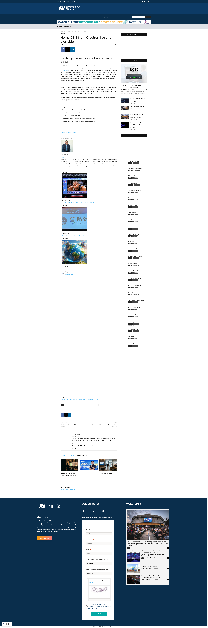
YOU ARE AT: (60, 26)
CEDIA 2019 (67, 405)
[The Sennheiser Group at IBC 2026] (125, 108)
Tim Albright (65, 44)
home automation (87, 405)
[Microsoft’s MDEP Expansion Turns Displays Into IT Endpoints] (108, 465)
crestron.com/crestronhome (68, 132)
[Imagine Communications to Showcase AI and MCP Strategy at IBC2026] (125, 100)
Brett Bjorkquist (132, 205)
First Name (89, 530)
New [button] (90, 582)
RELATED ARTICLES (68, 455)
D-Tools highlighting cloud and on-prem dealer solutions (104, 425)
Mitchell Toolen (132, 263)
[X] (148, 1)
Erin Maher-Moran (133, 220)
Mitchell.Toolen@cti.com (135, 271)
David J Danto (132, 212)
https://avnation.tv (75, 436)
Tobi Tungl (131, 336)
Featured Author (133, 227)
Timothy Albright (133, 329)
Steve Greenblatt (133, 315)
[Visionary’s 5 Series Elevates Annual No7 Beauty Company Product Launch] (133, 557)
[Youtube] (150, 1)
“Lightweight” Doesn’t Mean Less (88, 472)
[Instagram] (144, 1)
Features (63, 31)
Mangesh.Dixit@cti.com (135, 256)
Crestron (72, 66)
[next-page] (64, 480)
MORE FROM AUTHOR (82, 455)
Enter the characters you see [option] (98, 580)
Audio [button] (93, 582)
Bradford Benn (132, 198)
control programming (76, 405)
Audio (142, 568)
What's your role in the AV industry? (97, 570)
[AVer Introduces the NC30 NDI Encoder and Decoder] (134, 73)
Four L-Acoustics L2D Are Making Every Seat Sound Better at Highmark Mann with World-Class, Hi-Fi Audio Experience (147, 544)
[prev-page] (62, 480)
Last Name (89, 540)
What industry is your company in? (97, 559)
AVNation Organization (135, 168)
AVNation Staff (124, 89)
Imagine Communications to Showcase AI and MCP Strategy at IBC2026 (138, 100)
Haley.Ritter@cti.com (134, 234)
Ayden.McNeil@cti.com (134, 190)
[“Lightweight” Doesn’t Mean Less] (89, 465)
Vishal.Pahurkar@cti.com (135, 344)
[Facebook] (142, 1)
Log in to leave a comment (68, 489)
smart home (95, 405)
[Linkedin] (146, 1)
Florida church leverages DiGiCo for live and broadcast (72, 425)
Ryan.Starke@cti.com (134, 307)
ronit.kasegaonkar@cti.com (136, 300)
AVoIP (142, 557)
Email (88, 549)
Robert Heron (132, 293)
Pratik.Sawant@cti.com (134, 285)
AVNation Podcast (133, 176)
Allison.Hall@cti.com (134, 161)
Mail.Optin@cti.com (133, 249)
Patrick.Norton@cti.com (135, 278)
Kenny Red (131, 241)
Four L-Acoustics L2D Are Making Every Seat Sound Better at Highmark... (137, 116)
